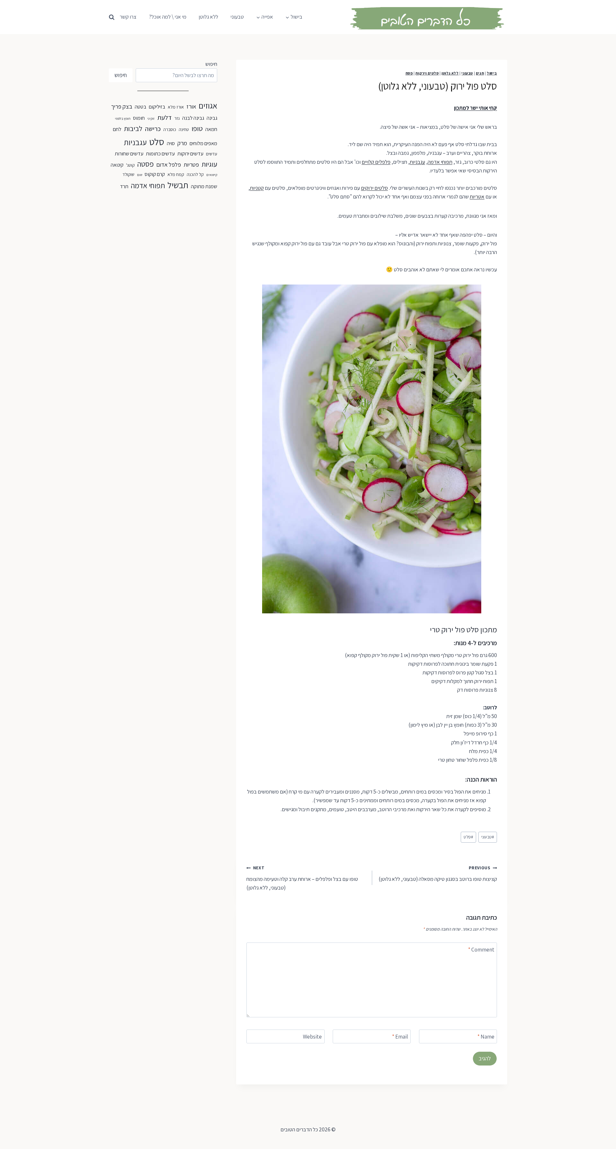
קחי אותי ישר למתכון (475, 107)
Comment (481, 949)
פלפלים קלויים (376, 161)
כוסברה (169, 129)
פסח (409, 73)
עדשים (211, 154)
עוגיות (209, 164)
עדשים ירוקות (190, 153)
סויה (171, 143)
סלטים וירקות (427, 73)
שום (139, 174)
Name (485, 1036)
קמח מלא (175, 174)
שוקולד (128, 174)
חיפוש (211, 63)
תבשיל (177, 185)
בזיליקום (157, 106)
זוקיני (151, 118)
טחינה (184, 129)
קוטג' (130, 165)
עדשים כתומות (160, 153)
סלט (468, 837)
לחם (117, 129)
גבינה (212, 117)
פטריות (191, 164)
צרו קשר (128, 16)
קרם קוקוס (155, 174)
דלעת (164, 117)
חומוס (139, 117)
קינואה (117, 164)
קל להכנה (195, 174)
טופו (197, 128)
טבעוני (237, 16)
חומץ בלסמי (123, 118)
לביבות (133, 128)
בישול (492, 73)
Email (400, 1036)
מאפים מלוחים (203, 143)
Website (312, 1036)
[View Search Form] (112, 15)
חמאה (211, 129)
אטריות (477, 196)
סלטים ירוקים (374, 187)
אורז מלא (176, 107)
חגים (480, 73)
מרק (182, 143)
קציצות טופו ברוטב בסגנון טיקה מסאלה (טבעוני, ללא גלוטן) (438, 873)
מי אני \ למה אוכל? (167, 16)
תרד (124, 186)
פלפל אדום (168, 164)
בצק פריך (121, 106)
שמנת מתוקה (204, 186)
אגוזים (208, 105)
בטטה (140, 106)
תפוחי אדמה (440, 161)
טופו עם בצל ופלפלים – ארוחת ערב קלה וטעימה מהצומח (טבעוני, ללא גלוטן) (302, 878)
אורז (191, 106)
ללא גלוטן (208, 16)
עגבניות (417, 161)
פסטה (145, 164)
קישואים (211, 174)
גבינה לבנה (193, 117)
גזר (177, 118)
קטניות (257, 187)
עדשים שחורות (129, 153)
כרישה (153, 128)
